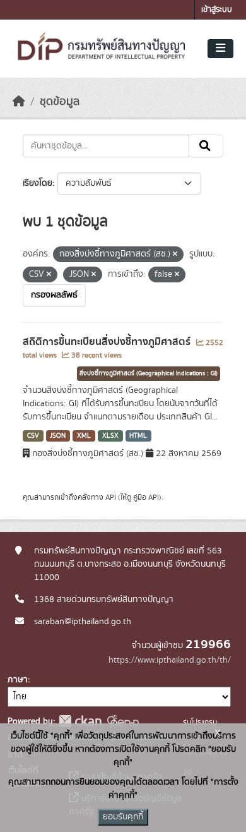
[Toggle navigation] (220, 48)
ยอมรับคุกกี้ (123, 817)
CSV (33, 436)
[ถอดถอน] (175, 255)
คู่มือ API (146, 497)
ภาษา (18, 679)
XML (84, 436)
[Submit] (206, 146)
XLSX (110, 436)
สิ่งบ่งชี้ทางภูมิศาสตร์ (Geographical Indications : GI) (148, 373)
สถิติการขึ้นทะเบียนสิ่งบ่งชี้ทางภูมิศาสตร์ (108, 342)
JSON (58, 436)
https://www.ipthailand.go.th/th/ (169, 660)
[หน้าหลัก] (19, 101)
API (110, 497)
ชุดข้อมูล (59, 101)
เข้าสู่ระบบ (216, 10)
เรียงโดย (37, 183)
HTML (138, 436)
